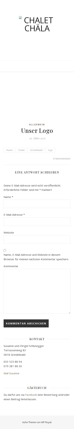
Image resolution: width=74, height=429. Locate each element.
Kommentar (11, 266)
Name (8, 197)
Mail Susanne (11, 373)
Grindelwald (36, 150)
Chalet (21, 150)
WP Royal (46, 422)
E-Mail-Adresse (14, 214)
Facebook (31, 394)
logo (50, 150)
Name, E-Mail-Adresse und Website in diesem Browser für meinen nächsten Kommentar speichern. (36, 257)
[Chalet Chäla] (37, 34)
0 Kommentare (61, 158)
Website (9, 232)
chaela (9, 150)
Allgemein (37, 124)
